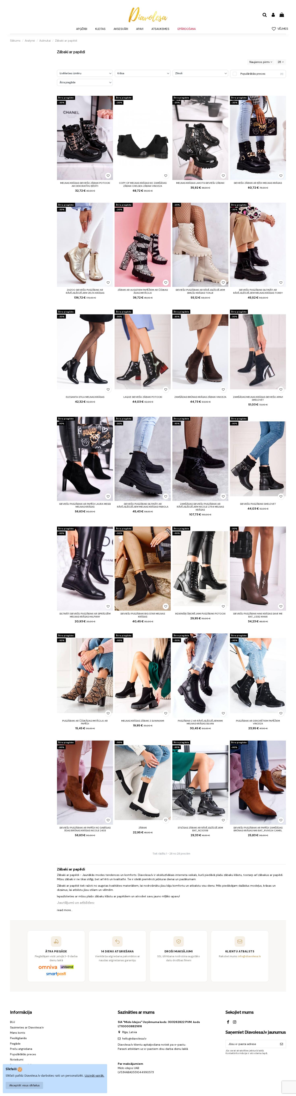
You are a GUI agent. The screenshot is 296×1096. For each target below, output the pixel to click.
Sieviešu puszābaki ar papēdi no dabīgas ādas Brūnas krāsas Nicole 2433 (85, 829)
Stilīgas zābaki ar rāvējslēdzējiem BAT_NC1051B (200, 829)
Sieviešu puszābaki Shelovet (258, 504)
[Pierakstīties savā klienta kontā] (273, 15)
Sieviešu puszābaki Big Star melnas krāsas (142, 615)
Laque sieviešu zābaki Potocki (142, 397)
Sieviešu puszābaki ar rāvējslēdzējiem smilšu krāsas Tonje (200, 291)
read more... (65, 910)
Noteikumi (16, 1059)
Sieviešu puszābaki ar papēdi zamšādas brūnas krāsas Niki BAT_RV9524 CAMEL (258, 829)
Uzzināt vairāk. (94, 1075)
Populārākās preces (23, 1054)
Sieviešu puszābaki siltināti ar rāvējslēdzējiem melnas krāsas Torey (258, 291)
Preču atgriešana (21, 1049)
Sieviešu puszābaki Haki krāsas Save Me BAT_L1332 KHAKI (258, 615)
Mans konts (17, 1032)
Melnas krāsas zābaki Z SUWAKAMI (142, 720)
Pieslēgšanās (18, 1038)
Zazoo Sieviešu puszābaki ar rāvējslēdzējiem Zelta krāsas (85, 291)
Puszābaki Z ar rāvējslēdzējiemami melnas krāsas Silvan (200, 722)
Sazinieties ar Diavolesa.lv (27, 1027)
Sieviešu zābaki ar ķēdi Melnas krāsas (258, 183)
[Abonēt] (281, 1044)
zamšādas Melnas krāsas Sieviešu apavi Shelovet (258, 398)
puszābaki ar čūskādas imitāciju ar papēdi (85, 722)
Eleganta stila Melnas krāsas (85, 397)
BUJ (12, 1022)
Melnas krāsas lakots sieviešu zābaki (200, 183)
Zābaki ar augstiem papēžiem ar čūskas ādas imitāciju (143, 291)
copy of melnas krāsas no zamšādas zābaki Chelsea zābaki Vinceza (143, 184)
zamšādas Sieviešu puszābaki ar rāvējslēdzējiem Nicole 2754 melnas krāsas (200, 506)
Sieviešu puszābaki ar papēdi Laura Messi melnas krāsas (85, 505)
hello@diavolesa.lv (134, 1038)
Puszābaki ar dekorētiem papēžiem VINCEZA (258, 722)
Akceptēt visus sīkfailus (24, 1085)
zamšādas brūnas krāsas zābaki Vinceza (200, 397)
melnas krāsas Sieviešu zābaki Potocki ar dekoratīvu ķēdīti (85, 184)
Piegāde (15, 1043)
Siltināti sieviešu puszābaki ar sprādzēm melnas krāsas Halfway (85, 615)
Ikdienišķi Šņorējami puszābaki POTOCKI (200, 613)
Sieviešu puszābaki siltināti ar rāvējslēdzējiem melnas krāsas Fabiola (142, 505)
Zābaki (143, 827)
